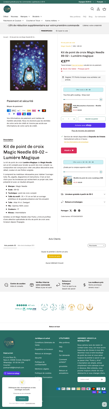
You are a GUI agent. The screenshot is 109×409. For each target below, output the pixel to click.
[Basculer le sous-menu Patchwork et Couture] (23, 20)
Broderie (36, 16)
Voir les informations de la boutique (76, 142)
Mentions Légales (42, 369)
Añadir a (67, 150)
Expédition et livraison (44, 349)
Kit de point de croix (68, 42)
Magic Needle (66, 46)
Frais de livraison (77, 65)
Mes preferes (75, 17)
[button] (104, 9)
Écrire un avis (54, 256)
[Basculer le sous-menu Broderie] (41, 16)
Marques (24, 16)
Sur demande (100, 17)
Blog (90, 17)
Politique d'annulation (43, 377)
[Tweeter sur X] (71, 210)
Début (5, 16)
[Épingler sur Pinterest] (79, 210)
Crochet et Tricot (33, 21)
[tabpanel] (28, 183)
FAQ (84, 17)
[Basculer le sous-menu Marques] (29, 16)
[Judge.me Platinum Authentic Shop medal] (44, 307)
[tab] (8, 139)
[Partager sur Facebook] (75, 210)
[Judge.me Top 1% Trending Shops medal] (80, 307)
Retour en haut (54, 326)
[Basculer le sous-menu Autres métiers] (58, 20)
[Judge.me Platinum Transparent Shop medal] (53, 307)
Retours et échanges (43, 353)
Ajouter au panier (91, 119)
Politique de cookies (43, 373)
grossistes (63, 366)
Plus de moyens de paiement (83, 131)
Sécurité (38, 358)
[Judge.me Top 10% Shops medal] (89, 307)
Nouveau (14, 16)
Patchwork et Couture (12, 21)
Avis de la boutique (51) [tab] (26, 245)
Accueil (5, 37)
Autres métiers (51, 21)
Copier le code (63, 31)
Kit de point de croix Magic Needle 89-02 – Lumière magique (22, 37)
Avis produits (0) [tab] (10, 245)
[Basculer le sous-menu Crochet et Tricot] (42, 20)
